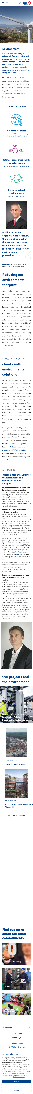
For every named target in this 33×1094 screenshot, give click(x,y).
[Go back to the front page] (21, 3)
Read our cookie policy (19, 1077)
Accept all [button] (16, 1081)
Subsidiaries (8, 1027)
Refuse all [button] (16, 1086)
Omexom (6, 450)
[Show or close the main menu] (3, 3)
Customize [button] (16, 1090)
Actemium (14, 446)
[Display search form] (7, 3)
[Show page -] (16, 645)
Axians (22, 446)
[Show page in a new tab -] (16, 1039)
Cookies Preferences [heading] (10, 1054)
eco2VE (16, 554)
